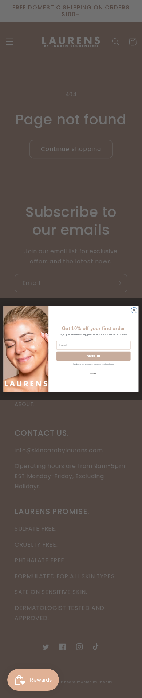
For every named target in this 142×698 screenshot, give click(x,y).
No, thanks (93, 373)
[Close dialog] (134, 310)
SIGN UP (93, 355)
